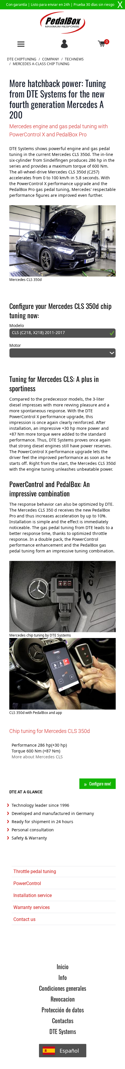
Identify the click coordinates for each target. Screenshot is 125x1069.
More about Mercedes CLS (37, 756)
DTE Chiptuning (21, 59)
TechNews (74, 59)
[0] (102, 44)
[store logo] (62, 23)
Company (50, 59)
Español (69, 1050)
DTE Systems (62, 1031)
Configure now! (100, 784)
